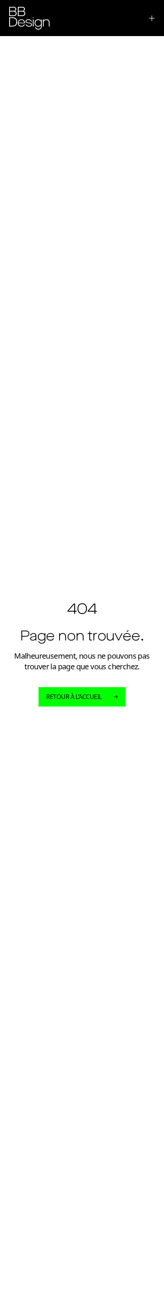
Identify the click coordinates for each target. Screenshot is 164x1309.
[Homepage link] (29, 18)
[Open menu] (150, 18)
